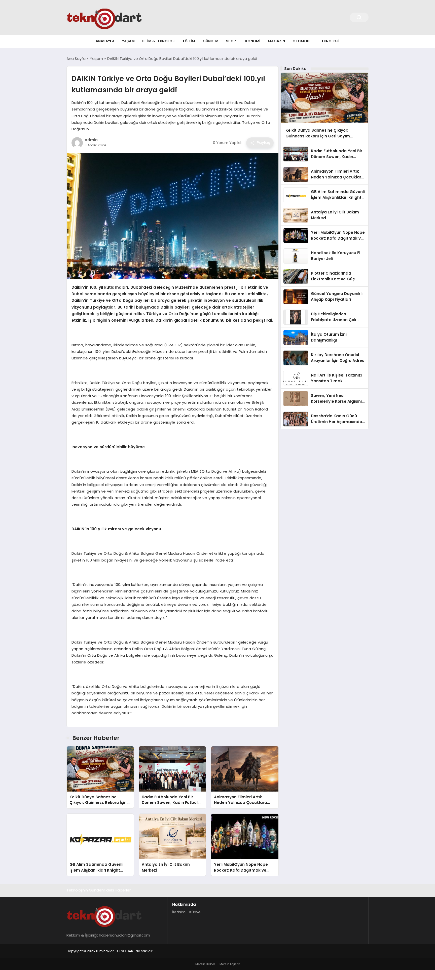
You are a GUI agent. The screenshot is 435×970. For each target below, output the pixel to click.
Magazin (276, 41)
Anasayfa (105, 41)
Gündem (211, 41)
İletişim (179, 912)
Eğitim (189, 41)
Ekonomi (251, 41)
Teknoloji (329, 41)
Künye (195, 912)
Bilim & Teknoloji (158, 41)
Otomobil (302, 41)
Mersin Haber (205, 964)
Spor (231, 41)
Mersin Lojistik (230, 964)
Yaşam (128, 41)
